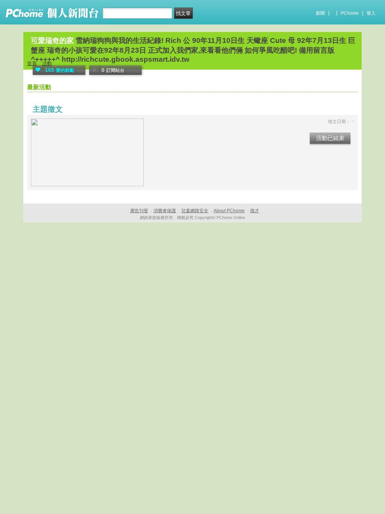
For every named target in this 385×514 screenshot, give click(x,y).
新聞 (320, 13)
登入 (371, 13)
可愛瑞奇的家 (52, 40)
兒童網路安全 (194, 210)
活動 (47, 63)
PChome (350, 13)
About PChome (229, 210)
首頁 (32, 63)
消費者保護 (164, 210)
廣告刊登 (139, 210)
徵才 (254, 210)
